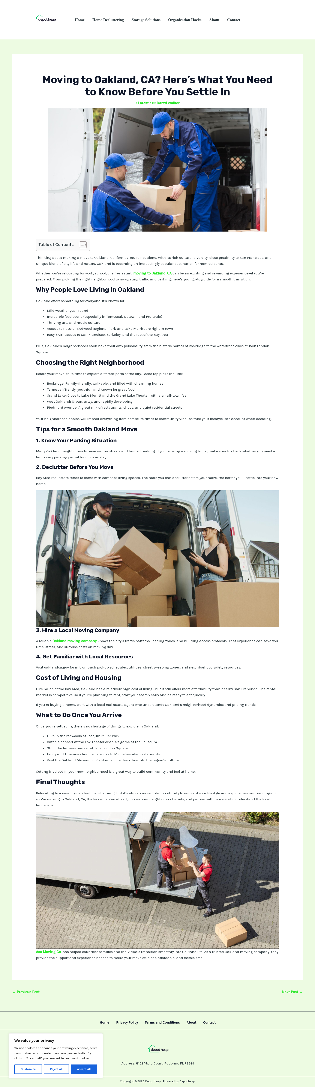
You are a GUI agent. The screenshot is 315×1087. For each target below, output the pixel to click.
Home (80, 20)
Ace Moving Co (48, 952)
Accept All (84, 1069)
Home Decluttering (108, 20)
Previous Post (26, 992)
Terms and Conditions (162, 1022)
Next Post (292, 992)
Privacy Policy (127, 1022)
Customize (28, 1069)
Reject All (56, 1069)
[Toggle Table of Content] (81, 244)
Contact (233, 20)
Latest (143, 103)
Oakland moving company (74, 641)
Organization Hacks (184, 20)
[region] (56, 1055)
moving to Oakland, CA (152, 273)
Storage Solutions (146, 20)
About (214, 20)
